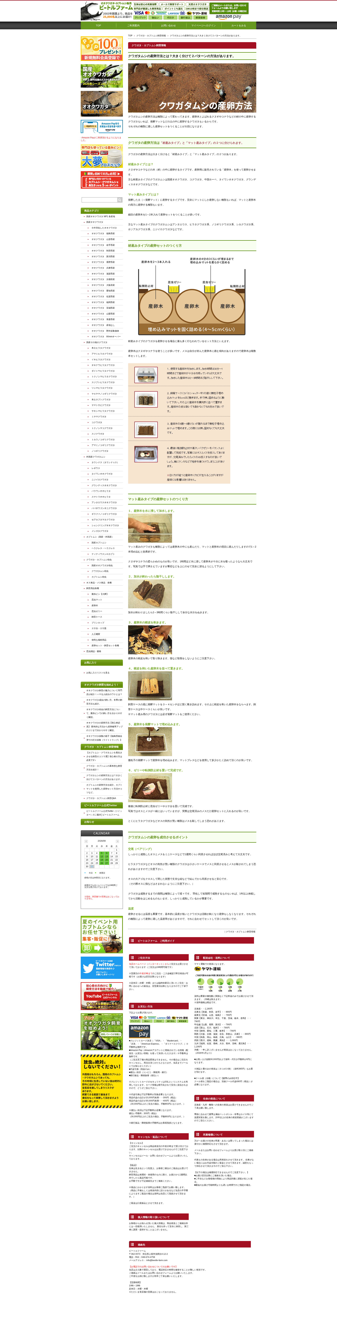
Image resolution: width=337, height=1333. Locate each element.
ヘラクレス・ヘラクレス (103, 548)
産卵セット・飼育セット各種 (105, 645)
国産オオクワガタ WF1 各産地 (100, 216)
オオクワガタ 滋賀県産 (103, 273)
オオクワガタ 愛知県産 (103, 290)
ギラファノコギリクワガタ (104, 514)
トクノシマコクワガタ (102, 428)
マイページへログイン (203, 25)
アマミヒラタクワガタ (102, 354)
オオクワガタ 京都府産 (103, 279)
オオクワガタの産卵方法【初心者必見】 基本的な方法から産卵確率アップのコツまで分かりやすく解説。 (104, 727)
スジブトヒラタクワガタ (103, 382)
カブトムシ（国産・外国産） (100, 537)
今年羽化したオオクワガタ (104, 228)
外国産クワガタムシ (95, 457)
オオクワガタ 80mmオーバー (106, 336)
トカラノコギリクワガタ (103, 439)
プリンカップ (98, 622)
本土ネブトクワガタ (101, 399)
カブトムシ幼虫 (99, 577)
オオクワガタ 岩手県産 (103, 245)
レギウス (96, 468)
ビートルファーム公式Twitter (100, 805)
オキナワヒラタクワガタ (103, 365)
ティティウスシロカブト (103, 554)
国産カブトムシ (99, 542)
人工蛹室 (96, 634)
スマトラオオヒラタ (101, 497)
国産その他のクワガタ (96, 342)
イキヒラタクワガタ (101, 359)
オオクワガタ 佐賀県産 (103, 296)
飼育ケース (97, 617)
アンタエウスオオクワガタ (104, 502)
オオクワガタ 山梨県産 (103, 313)
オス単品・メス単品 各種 (99, 582)
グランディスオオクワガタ (104, 485)
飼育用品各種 (92, 588)
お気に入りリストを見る (98, 673)
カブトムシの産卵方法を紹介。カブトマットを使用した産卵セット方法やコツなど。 (104, 789)
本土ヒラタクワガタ (101, 348)
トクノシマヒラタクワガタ (104, 376)
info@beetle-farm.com (156, 1260)
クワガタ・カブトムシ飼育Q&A (101, 798)
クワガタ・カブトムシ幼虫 (99, 559)
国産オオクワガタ (94, 222)
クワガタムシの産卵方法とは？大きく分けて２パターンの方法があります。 (182, 56)
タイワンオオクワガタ (102, 474)
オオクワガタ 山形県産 (103, 239)
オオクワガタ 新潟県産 (103, 256)
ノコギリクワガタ (100, 451)
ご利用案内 (133, 25)
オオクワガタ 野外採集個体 (105, 331)
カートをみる (238, 25)
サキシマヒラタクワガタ (103, 411)
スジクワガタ (98, 434)
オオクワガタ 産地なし (103, 325)
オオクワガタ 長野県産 (103, 262)
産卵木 (95, 605)
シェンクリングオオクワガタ (105, 525)
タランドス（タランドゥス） (105, 462)
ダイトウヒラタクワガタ (103, 371)
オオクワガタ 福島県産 (103, 233)
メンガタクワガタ (100, 531)
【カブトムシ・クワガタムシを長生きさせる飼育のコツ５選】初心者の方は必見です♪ (104, 756)
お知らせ (89, 821)
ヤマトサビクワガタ (101, 405)
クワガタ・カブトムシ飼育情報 (151, 35)
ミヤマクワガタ (99, 416)
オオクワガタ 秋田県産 (103, 250)
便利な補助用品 (99, 640)
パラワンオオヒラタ (101, 491)
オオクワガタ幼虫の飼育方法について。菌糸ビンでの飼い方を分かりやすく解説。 (104, 713)
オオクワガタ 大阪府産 (103, 285)
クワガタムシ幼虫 (100, 571)
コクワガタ (97, 422)
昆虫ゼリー (97, 611)
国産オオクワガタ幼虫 (102, 565)
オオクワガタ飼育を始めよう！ (101, 684)
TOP (98, 25)
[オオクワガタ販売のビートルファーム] (107, 19)
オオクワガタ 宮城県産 (103, 308)
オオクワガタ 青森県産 (103, 319)
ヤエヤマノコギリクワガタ (104, 394)
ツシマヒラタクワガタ (102, 388)
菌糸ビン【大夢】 (100, 594)
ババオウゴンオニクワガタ (104, 508)
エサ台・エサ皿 (99, 628)
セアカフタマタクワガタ (103, 519)
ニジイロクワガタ (100, 479)
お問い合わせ (168, 25)
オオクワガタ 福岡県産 (103, 302)
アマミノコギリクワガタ (103, 445)
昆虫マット (97, 599)
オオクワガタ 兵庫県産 (103, 268)
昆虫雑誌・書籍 (93, 651)
